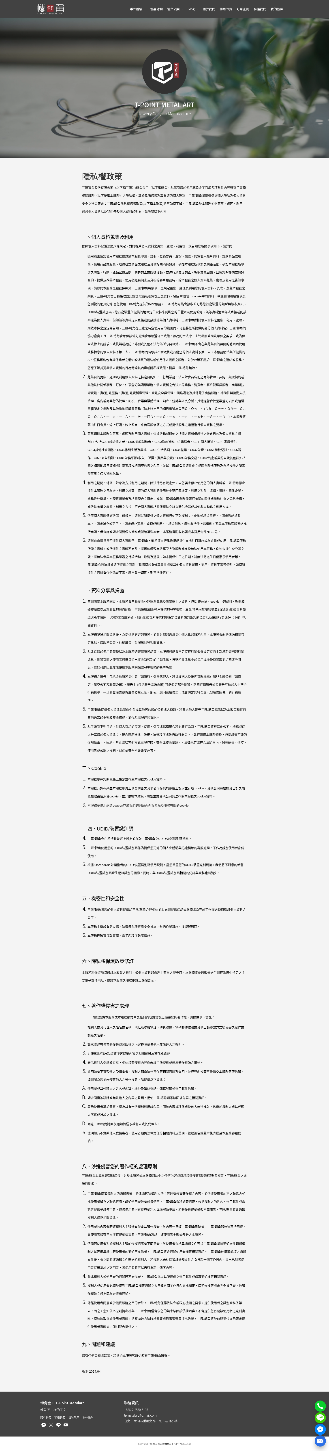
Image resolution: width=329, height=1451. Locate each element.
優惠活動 (156, 9)
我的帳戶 (277, 9)
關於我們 (209, 9)
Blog (191, 9)
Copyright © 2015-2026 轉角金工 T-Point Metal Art (164, 1443)
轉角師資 (226, 9)
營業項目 (173, 9)
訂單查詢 (243, 9)
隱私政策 (73, 1417)
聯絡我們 (260, 9)
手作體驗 (136, 9)
